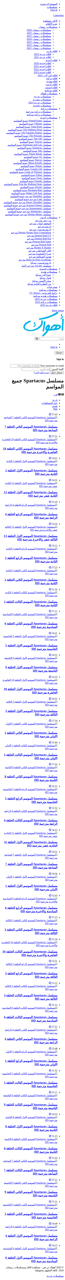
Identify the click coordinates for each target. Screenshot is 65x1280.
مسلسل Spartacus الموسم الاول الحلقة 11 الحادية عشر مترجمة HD (30, 843)
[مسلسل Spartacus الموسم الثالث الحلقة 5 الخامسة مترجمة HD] (29, 1076)
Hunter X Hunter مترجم (39, 247)
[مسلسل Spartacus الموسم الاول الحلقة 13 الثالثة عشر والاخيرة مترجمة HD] (29, 530)
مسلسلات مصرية (42, 99)
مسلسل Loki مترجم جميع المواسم (33, 199)
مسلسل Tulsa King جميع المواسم (33, 126)
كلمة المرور (57, 369)
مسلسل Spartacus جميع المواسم (34, 148)
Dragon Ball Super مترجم (38, 241)
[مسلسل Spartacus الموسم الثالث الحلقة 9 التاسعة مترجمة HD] (29, 1098)
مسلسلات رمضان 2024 (39, 39)
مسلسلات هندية (49, 271)
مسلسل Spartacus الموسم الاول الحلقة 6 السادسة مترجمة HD (31, 1259)
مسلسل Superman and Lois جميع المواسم (29, 145)
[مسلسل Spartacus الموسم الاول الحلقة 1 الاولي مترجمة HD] (29, 879)
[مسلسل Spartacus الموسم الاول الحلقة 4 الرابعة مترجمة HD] (29, 1229)
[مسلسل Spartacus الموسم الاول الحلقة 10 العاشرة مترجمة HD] (29, 683)
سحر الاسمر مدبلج (41, 281)
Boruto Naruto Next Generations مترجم (31, 232)
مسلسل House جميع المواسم (36, 166)
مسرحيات (52, 287)
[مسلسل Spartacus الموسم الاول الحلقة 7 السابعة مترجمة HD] (29, 857)
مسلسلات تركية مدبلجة (39, 114)
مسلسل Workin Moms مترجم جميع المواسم (28, 214)
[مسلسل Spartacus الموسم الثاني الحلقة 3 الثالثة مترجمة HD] (29, 923)
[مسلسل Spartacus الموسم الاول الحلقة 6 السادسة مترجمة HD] (29, 1251)
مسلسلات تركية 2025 (46, 302)
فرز (55, 394)
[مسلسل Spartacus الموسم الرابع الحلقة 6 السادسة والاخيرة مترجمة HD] (29, 901)
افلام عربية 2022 (42, 54)
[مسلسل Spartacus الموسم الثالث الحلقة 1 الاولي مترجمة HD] (29, 748)
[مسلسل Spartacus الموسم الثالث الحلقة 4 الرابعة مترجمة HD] (29, 814)
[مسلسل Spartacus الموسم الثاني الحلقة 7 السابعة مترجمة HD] (29, 420)
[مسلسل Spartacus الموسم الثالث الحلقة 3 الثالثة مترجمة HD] (29, 989)
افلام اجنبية (51, 60)
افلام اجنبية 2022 (42, 69)
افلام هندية (51, 81)
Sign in (53, 10)
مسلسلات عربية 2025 (46, 299)
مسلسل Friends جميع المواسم (35, 181)
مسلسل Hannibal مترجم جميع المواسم (30, 196)
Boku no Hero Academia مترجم (35, 259)
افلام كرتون (51, 84)
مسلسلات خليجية (42, 105)
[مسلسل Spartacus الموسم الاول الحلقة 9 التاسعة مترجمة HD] (29, 661)
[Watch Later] (50, 414)
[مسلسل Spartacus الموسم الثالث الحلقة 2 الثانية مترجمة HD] (29, 595)
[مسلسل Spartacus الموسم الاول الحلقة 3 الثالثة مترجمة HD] (29, 704)
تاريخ (55, 400)
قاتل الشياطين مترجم (39, 250)
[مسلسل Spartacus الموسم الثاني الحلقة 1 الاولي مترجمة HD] (29, 726)
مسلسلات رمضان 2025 (39, 33)
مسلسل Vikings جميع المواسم (35, 123)
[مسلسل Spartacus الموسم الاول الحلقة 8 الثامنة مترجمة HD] (29, 1120)
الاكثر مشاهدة (50, 21)
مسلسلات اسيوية (48, 268)
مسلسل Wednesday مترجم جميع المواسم (29, 211)
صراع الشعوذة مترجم (40, 253)
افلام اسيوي (51, 87)
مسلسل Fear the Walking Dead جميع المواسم (27, 184)
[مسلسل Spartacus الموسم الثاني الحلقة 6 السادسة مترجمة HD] (29, 617)
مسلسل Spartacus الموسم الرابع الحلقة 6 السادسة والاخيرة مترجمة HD (31, 909)
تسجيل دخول (56, 372)
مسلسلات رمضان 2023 (39, 42)
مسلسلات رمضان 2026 (39, 30)
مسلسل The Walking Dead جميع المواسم (29, 129)
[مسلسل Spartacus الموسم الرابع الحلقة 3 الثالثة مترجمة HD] (29, 967)
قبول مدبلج (45, 278)
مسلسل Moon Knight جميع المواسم (32, 163)
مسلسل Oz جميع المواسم (37, 157)
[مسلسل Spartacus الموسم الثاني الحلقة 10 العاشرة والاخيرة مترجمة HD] (29, 442)
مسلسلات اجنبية (48, 117)
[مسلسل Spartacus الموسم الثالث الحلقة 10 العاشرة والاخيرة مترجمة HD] (29, 945)
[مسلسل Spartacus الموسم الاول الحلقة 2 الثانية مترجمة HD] (29, 464)
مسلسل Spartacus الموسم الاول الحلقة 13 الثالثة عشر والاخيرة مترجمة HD (30, 537)
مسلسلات (52, 7)
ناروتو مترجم (44, 226)
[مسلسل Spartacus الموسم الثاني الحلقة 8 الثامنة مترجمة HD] (29, 770)
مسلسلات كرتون (48, 217)
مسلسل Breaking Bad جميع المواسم (32, 190)
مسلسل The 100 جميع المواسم (35, 138)
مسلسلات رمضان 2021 (39, 48)
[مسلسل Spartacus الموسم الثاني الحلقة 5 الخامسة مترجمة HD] (29, 1207)
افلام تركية (51, 78)
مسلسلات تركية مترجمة (38, 111)
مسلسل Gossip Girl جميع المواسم (33, 169)
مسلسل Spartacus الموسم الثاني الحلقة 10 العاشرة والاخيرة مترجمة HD (30, 450)
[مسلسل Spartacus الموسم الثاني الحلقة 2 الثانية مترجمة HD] (29, 573)
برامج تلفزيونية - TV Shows (43, 293)
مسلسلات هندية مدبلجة (45, 296)
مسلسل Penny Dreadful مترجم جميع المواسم (27, 202)
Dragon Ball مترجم (41, 244)
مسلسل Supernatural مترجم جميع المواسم (29, 208)
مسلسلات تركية (49, 108)
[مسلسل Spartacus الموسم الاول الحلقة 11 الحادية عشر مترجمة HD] (29, 836)
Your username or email (52, 365)
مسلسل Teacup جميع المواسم (35, 141)
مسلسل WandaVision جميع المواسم (32, 120)
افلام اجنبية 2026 (42, 63)
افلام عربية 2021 (42, 57)
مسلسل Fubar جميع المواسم (36, 175)
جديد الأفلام (51, 24)
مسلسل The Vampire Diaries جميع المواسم (28, 132)
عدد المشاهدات (49, 403)
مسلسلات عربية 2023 (39, 102)
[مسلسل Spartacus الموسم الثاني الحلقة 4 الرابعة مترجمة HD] (29, 1032)
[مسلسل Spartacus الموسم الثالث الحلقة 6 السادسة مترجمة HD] (29, 1011)
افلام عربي (51, 51)
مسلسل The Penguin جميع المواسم (32, 135)
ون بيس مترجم (43, 220)
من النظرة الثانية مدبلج (39, 284)
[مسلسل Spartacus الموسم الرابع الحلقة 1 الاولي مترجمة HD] (29, 1054)
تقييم (54, 406)
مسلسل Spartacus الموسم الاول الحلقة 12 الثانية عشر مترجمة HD (30, 494)
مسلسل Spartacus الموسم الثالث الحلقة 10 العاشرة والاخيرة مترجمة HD (29, 953)
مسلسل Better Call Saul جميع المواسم (31, 193)
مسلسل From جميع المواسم (36, 178)
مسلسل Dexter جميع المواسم (35, 187)
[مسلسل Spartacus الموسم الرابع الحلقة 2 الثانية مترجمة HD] (29, 551)
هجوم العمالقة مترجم (40, 256)
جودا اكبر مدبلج (43, 275)
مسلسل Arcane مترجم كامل (36, 265)
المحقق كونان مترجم (40, 223)
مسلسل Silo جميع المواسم (37, 151)
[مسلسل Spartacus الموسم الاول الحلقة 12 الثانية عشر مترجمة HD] (29, 486)
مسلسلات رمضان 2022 (39, 45)
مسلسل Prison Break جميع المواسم (32, 154)
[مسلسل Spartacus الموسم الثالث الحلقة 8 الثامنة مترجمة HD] (29, 1142)
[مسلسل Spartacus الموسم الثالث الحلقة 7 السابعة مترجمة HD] (29, 1164)
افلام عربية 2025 (48, 305)
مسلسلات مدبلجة (48, 290)
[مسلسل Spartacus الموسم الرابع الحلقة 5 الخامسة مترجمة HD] (29, 792)
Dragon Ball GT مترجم (39, 235)
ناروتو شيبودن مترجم (40, 229)
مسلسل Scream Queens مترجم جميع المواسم (27, 205)
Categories (58, 15)
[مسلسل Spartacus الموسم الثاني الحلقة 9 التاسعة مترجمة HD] (29, 1186)
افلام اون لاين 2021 (47, 75)
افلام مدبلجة (51, 90)
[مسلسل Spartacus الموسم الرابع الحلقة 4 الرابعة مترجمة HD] (29, 508)
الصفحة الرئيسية (48, 4)
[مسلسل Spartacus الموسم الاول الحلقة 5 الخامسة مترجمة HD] (29, 639)
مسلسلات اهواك (48, 93)
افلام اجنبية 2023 (42, 72)
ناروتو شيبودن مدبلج (40, 262)
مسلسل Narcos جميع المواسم (35, 160)
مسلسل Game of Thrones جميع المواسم (30, 172)
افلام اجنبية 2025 (42, 66)
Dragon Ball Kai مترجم (39, 238)
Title (55, 409)
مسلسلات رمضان (48, 27)
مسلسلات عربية (42, 96)
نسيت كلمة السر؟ (41, 372)
